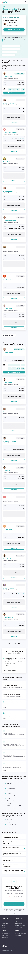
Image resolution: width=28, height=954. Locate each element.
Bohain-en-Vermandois (13, 800)
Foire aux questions (6, 933)
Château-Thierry (11, 788)
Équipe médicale (18, 923)
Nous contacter (5, 935)
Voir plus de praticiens (8, 335)
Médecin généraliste (6, 921)
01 (12, 643)
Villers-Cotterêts (11, 796)
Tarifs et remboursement (20, 925)
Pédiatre (3, 925)
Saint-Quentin (10, 781)
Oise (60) (9, 822)
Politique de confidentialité (20, 933)
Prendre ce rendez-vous (14, 29)
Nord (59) (9, 819)
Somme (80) (10, 827)
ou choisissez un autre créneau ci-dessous (14, 32)
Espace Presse (5, 937)
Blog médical (17, 921)
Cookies (16, 939)
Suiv (19, 643)
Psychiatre (4, 927)
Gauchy (9, 803)
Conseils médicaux (19, 927)
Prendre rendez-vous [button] (14, 92)
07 (15, 643)
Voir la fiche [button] (14, 122)
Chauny (9, 793)
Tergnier (9, 791)
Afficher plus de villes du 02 (14, 805)
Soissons (9, 783)
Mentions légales (5, 950)
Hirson (8, 798)
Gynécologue (5, 923)
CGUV (11, 950)
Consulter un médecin (13, 904)
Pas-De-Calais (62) (11, 824)
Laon (8, 786)
